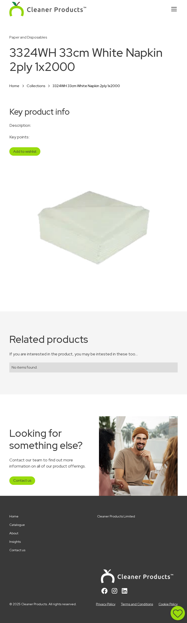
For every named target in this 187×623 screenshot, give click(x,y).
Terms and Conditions (137, 604)
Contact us (22, 480)
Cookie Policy (168, 604)
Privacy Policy (105, 604)
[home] (47, 9)
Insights (15, 542)
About (13, 533)
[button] (173, 9)
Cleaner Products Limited (116, 516)
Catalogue (17, 525)
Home (13, 516)
